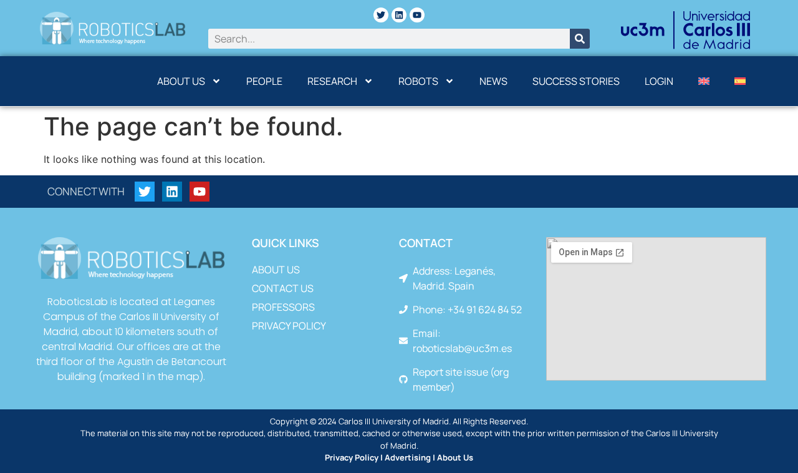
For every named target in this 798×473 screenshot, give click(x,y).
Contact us (283, 288)
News (493, 81)
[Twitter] (380, 14)
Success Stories (576, 81)
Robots (418, 81)
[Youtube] (417, 14)
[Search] (580, 39)
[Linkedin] (399, 14)
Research (332, 81)
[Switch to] (704, 81)
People (264, 81)
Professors (283, 307)
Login (659, 81)
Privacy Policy (289, 325)
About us (181, 81)
